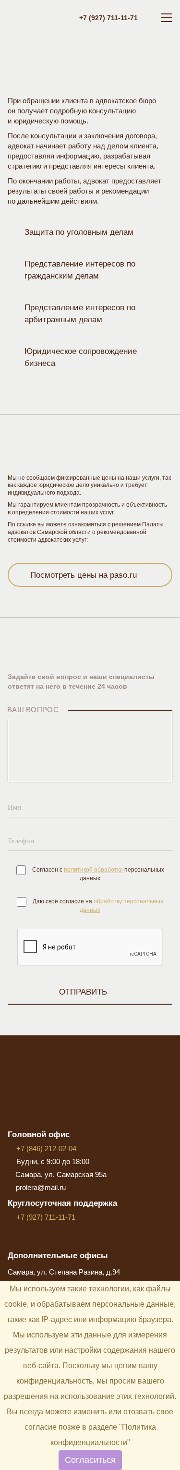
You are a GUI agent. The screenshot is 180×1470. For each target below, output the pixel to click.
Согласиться (90, 1460)
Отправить (83, 991)
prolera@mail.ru (41, 1187)
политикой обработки (94, 870)
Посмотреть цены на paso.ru (83, 575)
